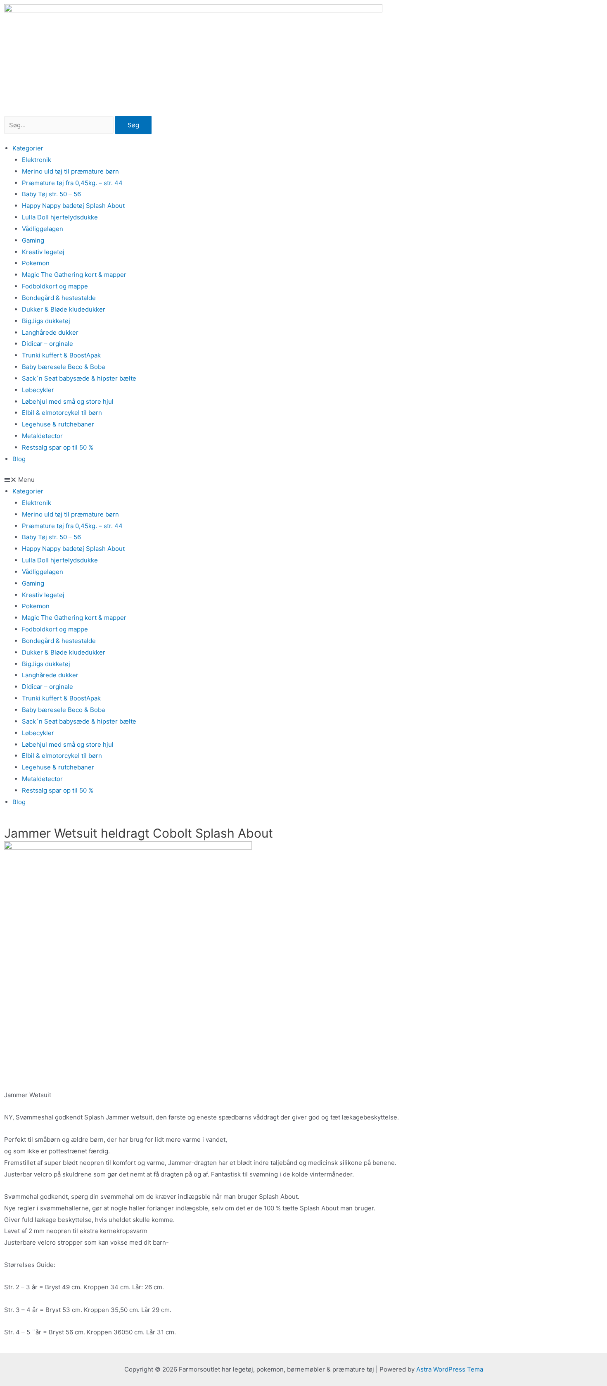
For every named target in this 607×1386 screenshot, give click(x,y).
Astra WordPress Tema (449, 1369)
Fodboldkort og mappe (55, 286)
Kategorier (27, 148)
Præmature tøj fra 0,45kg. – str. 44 (72, 183)
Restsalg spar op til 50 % (57, 447)
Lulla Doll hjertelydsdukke (60, 217)
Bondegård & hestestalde (59, 298)
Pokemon (36, 263)
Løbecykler (38, 390)
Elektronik (36, 160)
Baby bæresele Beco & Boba (63, 367)
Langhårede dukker (50, 332)
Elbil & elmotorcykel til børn (62, 413)
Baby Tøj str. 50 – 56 (51, 194)
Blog (19, 459)
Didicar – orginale (47, 344)
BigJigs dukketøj (46, 321)
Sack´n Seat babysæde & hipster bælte (79, 378)
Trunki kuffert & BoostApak (61, 355)
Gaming (33, 240)
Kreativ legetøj (43, 252)
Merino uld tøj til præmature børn (70, 171)
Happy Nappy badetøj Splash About (73, 206)
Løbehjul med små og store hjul (68, 401)
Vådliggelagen (42, 229)
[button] (303, 480)
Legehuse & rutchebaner (58, 424)
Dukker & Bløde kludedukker (63, 309)
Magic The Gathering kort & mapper (74, 275)
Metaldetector (42, 436)
